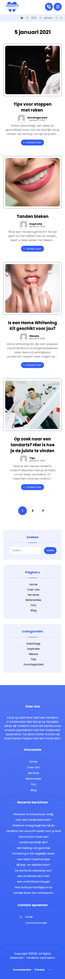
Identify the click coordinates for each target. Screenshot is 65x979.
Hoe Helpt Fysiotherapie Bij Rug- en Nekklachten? (33, 862)
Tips (32, 458)
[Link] (49, 6)
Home (33, 584)
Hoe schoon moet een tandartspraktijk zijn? (33, 839)
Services (33, 595)
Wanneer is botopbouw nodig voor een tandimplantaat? (33, 817)
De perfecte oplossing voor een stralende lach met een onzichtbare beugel (33, 876)
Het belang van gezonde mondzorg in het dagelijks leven (33, 851)
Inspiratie (35, 224)
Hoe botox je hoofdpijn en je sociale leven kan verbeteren (33, 890)
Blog (33, 610)
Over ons (33, 590)
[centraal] (12, 7)
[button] (58, 7)
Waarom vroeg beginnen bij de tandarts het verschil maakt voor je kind (33, 828)
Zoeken (50, 550)
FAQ (33, 605)
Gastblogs (33, 644)
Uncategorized (37, 118)
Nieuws (34, 336)
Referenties (33, 600)
